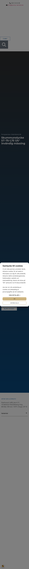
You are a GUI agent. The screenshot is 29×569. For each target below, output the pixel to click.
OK (14, 299)
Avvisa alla (14, 303)
